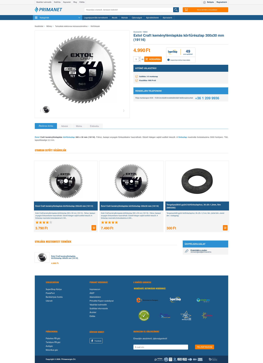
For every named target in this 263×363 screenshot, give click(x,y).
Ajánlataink (167, 17)
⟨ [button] (40, 110)
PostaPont (50, 293)
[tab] (46, 126)
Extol (37, 137)
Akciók (114, 17)
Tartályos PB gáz (53, 342)
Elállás (82, 2)
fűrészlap (182, 137)
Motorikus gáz (52, 349)
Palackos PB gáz (53, 338)
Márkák (124, 17)
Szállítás (57, 2)
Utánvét (49, 300)
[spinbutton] (136, 59)
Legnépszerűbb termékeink (96, 17)
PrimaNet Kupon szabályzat (102, 300)
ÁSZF (92, 293)
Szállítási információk (99, 308)
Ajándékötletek (152, 17)
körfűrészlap (69, 137)
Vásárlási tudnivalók (43, 2)
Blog (75, 2)
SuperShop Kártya (54, 289)
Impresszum (95, 289)
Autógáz (49, 346)
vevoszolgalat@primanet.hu (201, 252)
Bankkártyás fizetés (54, 297)
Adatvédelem (95, 297)
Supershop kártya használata (180, 60)
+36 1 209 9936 (207, 97)
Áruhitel (93, 312)
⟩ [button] (123, 110)
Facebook (97, 341)
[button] (140, 58)
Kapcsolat (67, 2)
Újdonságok (137, 17)
